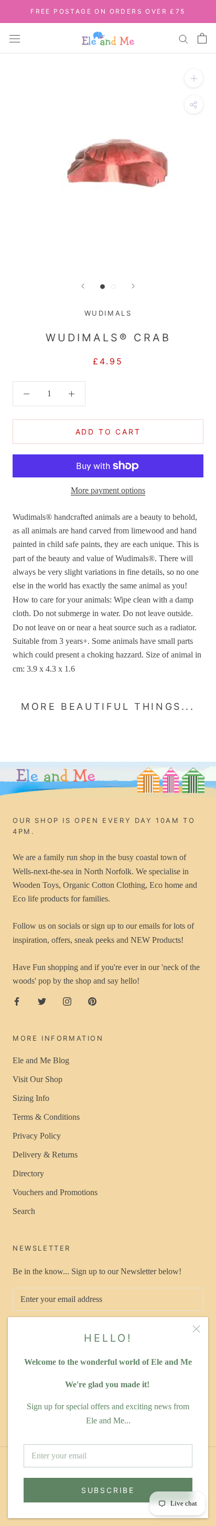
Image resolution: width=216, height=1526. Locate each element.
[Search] (183, 38)
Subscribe (108, 1490)
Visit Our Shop (37, 1079)
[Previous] (82, 286)
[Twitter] (42, 1001)
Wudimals (108, 313)
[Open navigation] (14, 38)
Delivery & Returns (45, 1154)
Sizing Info (31, 1098)
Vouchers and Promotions (55, 1192)
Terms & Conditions (46, 1116)
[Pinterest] (92, 1001)
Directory (28, 1173)
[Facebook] (17, 1001)
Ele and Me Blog (41, 1060)
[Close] (196, 1329)
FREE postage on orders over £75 (107, 11)
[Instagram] (67, 1001)
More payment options (108, 490)
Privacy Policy (37, 1135)
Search (24, 1211)
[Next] (133, 286)
